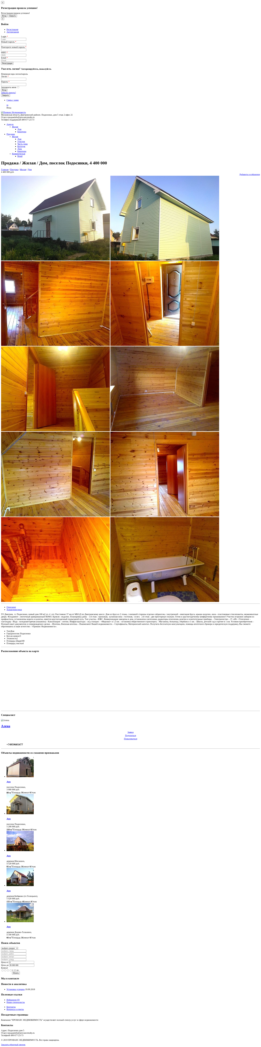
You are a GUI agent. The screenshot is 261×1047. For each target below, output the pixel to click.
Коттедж (21, 146)
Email (4, 58)
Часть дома (22, 144)
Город (9, 633)
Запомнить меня (9, 87)
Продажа (11, 134)
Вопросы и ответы (15, 1009)
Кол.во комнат (13, 636)
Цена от (4, 962)
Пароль (5, 82)
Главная (4, 169)
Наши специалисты (16, 1002)
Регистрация (12, 29)
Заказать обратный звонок (13, 1044)
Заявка (131, 732)
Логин (5, 76)
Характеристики (14, 609)
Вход (4, 16)
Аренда (10, 124)
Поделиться (130, 735)
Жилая (15, 127)
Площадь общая (14, 641)
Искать (16, 973)
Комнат (4, 968)
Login (4, 36)
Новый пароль (8, 42)
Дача (19, 149)
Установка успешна (16, 989)
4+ (18, 970)
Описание (11, 607)
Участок (21, 141)
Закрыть (12, 16)
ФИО (4, 52)
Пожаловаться (130, 739)
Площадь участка (15, 643)
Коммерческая (18, 154)
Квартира (21, 132)
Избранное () (13, 1000)
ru (7, 105)
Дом (19, 129)
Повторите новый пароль (13, 47)
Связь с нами (13, 100)
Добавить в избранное (249, 174)
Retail (19, 156)
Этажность (12, 638)
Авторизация (13, 32)
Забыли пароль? (8, 92)
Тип (8, 631)
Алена (5, 726)
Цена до (5, 965)
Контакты (11, 1007)
